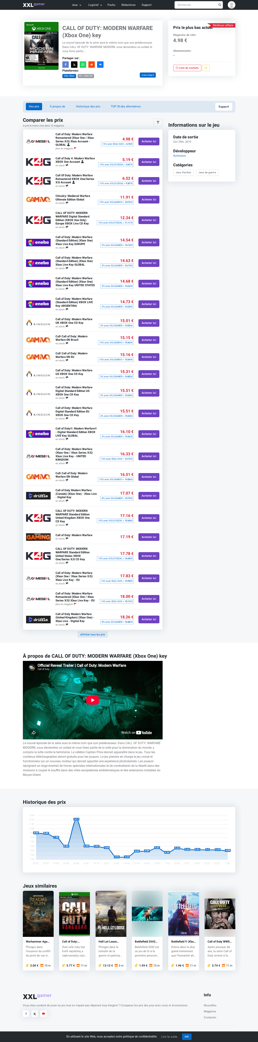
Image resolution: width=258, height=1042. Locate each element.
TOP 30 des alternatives (126, 106)
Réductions (128, 5)
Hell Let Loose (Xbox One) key (108, 941)
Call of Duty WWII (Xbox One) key (218, 941)
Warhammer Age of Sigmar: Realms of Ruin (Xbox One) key (37, 941)
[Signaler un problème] (206, 68)
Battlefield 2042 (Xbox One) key (145, 941)
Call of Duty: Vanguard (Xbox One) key (72, 941)
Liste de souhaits (188, 67)
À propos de (57, 106)
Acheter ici (148, 141)
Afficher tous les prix (92, 634)
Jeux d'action (183, 172)
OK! (187, 1036)
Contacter (210, 1017)
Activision (179, 155)
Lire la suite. (169, 1036)
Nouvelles (210, 1005)
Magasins (210, 1011)
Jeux (75, 5)
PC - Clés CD (85, 75)
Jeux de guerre (207, 172)
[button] (231, 5)
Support (146, 5)
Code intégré (148, 75)
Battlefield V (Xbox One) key (183, 941)
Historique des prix (88, 106)
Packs (111, 5)
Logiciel (93, 5)
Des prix (34, 106)
